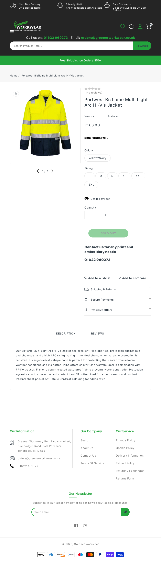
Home (13, 75)
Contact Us (88, 455)
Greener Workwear (86, 544)
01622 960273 (56, 38)
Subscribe (125, 512)
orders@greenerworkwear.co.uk (108, 38)
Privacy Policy (125, 440)
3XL (91, 184)
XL (124, 175)
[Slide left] (38, 171)
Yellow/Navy (98, 158)
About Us (86, 448)
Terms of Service (92, 463)
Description (66, 333)
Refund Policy (125, 463)
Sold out (108, 233)
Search (85, 440)
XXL (138, 175)
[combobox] (80, 45)
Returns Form (125, 478)
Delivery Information (130, 455)
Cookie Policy (125, 448)
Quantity (90, 207)
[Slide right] (52, 171)
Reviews (97, 333)
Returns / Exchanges (130, 470)
